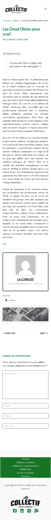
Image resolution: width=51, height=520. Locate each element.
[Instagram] (29, 511)
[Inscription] (36, 511)
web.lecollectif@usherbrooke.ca (20, 284)
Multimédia (25, 469)
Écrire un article (25, 472)
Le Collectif (25, 279)
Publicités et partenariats (25, 466)
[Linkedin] (22, 511)
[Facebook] (15, 511)
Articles (25, 459)
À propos (25, 476)
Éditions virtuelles (26, 462)
